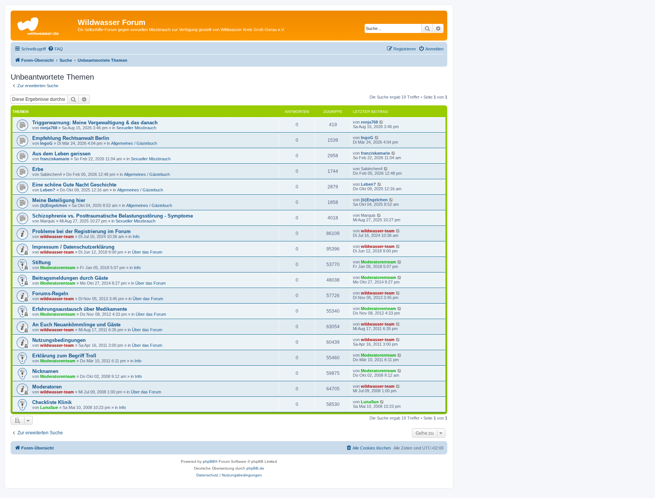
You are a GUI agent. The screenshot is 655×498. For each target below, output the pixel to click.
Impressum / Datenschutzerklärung (73, 247)
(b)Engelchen (53, 205)
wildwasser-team (57, 236)
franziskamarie (54, 159)
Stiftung (41, 262)
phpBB (209, 461)
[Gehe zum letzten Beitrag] (381, 122)
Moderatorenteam (57, 267)
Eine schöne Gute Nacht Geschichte (74, 185)
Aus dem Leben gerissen (61, 154)
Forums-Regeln (50, 293)
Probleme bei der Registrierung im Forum (81, 231)
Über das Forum (147, 252)
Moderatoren (47, 387)
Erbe (37, 169)
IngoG (46, 143)
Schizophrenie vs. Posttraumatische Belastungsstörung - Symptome (112, 216)
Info (136, 236)
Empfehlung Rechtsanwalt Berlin (70, 138)
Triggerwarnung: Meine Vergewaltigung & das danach (95, 122)
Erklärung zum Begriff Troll (64, 356)
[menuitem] (55, 48)
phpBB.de (255, 468)
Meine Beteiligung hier (58, 200)
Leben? (47, 190)
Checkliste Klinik (52, 402)
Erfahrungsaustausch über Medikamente (79, 309)
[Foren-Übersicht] (45, 25)
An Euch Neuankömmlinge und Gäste (76, 324)
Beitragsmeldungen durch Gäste (70, 278)
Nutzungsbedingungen (59, 340)
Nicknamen (45, 371)
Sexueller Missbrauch (136, 127)
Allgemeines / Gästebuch (134, 143)
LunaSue (49, 407)
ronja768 (48, 127)
